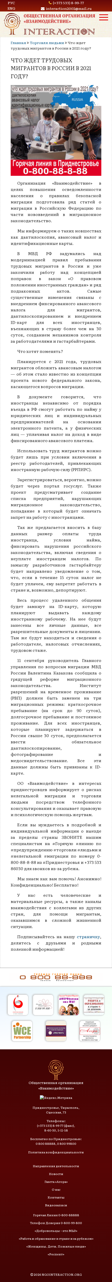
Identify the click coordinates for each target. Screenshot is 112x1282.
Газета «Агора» (56, 1181)
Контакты (56, 1197)
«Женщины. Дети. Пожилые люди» (56, 1246)
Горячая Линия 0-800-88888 (56, 1215)
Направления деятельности (56, 1166)
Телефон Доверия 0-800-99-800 (56, 1222)
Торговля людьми (47, 42)
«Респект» (56, 1254)
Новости (56, 1173)
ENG (11, 8)
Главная (18, 42)
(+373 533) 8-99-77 (68, 2)
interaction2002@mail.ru (69, 8)
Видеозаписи (56, 1205)
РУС (11, 2)
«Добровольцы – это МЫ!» (56, 1230)
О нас (56, 1189)
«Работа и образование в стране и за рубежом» (56, 1238)
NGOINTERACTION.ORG (62, 1274)
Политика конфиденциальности (56, 1152)
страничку (88, 936)
